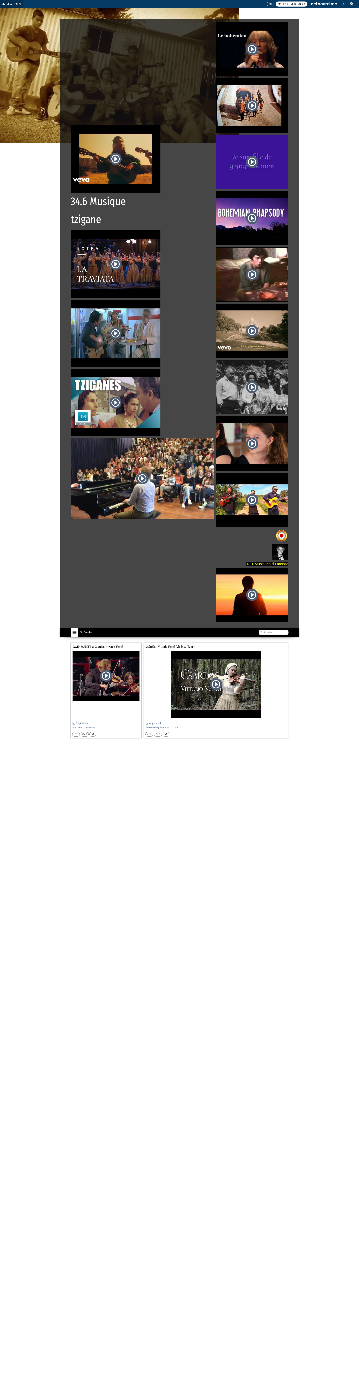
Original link (82, 723)
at (84, 727)
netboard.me (324, 3)
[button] (352, 4)
